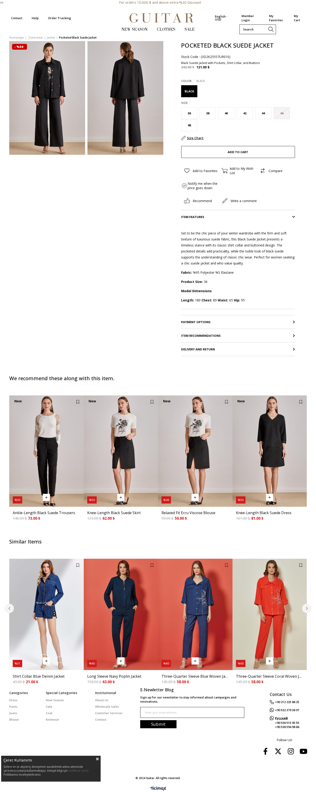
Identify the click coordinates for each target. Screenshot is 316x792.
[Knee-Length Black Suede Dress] (269, 451)
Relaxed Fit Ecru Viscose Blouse (188, 512)
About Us (101, 700)
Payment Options (196, 322)
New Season (55, 700)
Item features (192, 217)
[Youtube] (303, 751)
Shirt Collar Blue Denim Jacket (39, 676)
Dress (13, 700)
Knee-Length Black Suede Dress (263, 512)
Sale (49, 706)
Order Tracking (59, 18)
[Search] (271, 29)
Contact (16, 18)
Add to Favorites (77, 402)
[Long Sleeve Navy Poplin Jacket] (121, 614)
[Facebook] (265, 751)
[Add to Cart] (46, 497)
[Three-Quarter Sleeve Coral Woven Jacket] (269, 614)
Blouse (14, 719)
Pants (13, 706)
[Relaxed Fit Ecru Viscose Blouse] (195, 451)
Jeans (13, 713)
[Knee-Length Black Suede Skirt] (121, 451)
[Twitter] (278, 751)
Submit (158, 724)
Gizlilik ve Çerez (78, 771)
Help (35, 18)
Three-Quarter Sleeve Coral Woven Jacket (270, 676)
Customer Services (108, 713)
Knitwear (52, 719)
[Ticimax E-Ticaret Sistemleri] (158, 788)
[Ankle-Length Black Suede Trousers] (46, 451)
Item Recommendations (201, 336)
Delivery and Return (198, 349)
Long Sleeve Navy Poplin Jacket (114, 676)
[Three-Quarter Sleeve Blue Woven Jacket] (195, 614)
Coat (49, 713)
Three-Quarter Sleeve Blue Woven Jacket (195, 676)
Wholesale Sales (107, 706)
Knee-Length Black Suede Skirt (114, 512)
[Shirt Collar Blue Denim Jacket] (46, 614)
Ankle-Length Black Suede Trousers (44, 512)
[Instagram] (291, 751)
